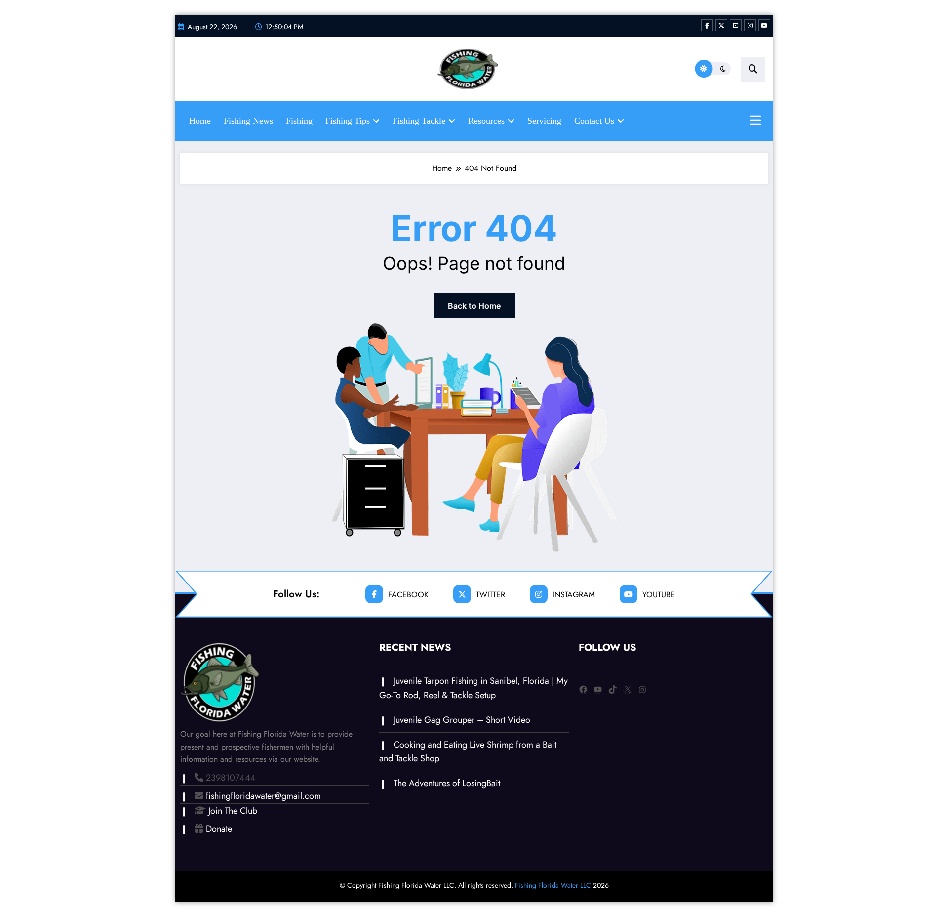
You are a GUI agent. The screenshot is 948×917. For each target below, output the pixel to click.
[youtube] (764, 25)
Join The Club (232, 810)
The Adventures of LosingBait (447, 783)
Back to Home (474, 306)
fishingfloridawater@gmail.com (263, 796)
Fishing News (248, 120)
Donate (219, 828)
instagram (574, 594)
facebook (408, 594)
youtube (658, 594)
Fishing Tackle (419, 120)
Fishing (299, 120)
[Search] (753, 69)
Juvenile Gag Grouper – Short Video (462, 719)
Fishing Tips (347, 120)
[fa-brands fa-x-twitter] (721, 25)
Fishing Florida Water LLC (553, 885)
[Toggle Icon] (755, 121)
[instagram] (750, 25)
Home (200, 120)
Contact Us (594, 120)
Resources (486, 120)
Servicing (544, 120)
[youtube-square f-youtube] (736, 25)
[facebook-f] (707, 25)
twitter (490, 594)
